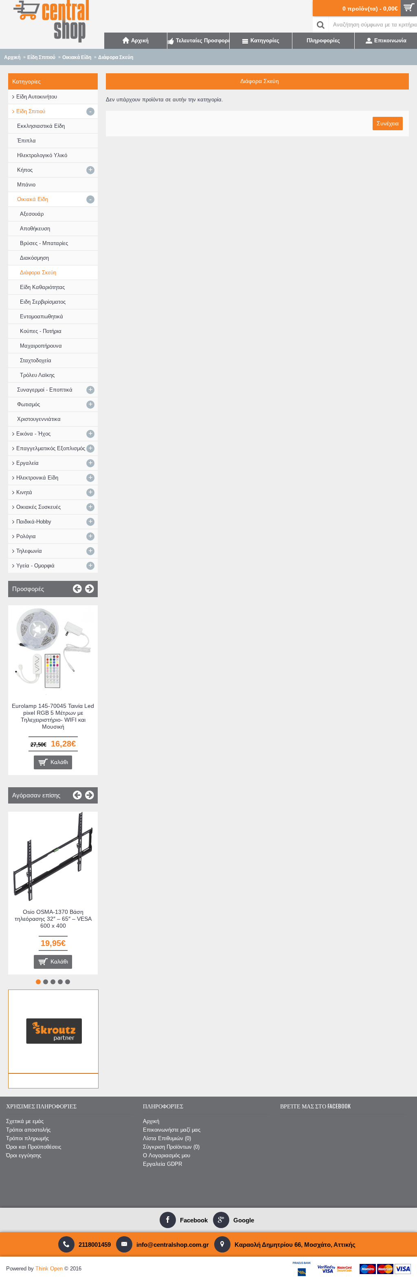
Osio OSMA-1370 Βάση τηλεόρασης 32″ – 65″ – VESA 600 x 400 (53, 919)
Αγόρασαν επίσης (36, 795)
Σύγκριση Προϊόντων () (171, 1147)
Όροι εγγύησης (23, 1155)
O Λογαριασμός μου (166, 1155)
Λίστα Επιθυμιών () (167, 1138)
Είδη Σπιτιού (41, 57)
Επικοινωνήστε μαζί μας (171, 1130)
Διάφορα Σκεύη (115, 57)
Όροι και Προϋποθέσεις (33, 1147)
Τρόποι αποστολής (28, 1130)
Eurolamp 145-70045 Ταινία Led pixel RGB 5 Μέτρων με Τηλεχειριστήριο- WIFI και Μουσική (53, 716)
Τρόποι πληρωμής (27, 1138)
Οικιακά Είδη (76, 57)
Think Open (49, 1269)
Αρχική (12, 57)
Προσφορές (28, 588)
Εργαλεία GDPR (162, 1164)
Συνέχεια (388, 123)
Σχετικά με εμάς (25, 1121)
